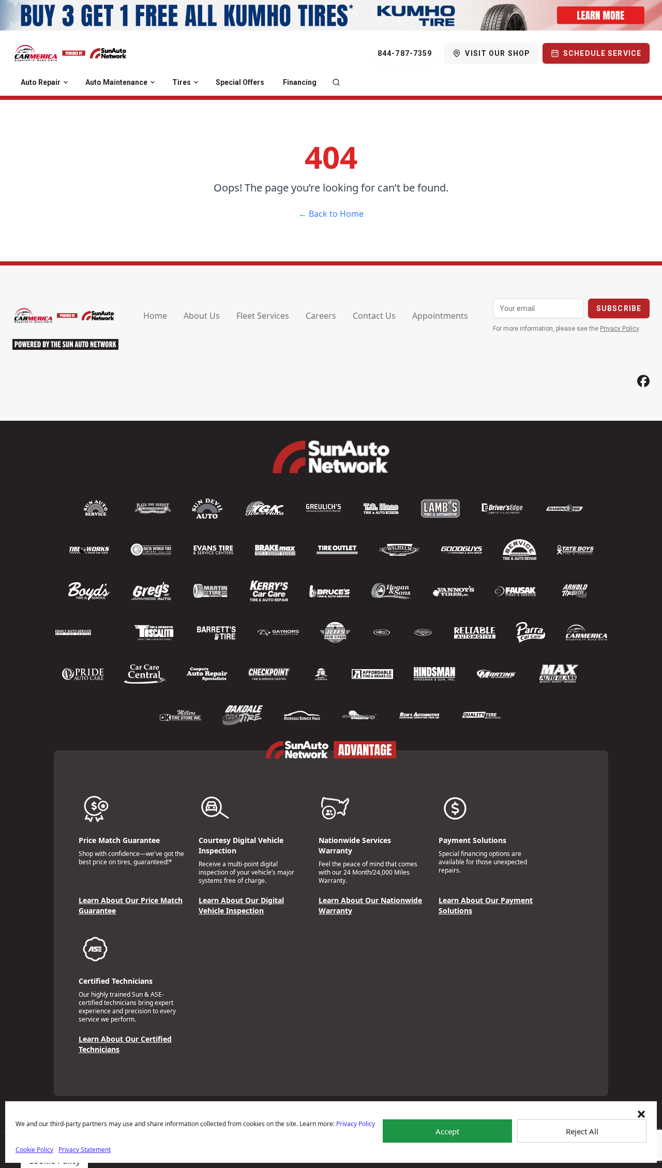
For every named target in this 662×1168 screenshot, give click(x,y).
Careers (321, 316)
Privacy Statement (84, 1149)
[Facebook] (643, 381)
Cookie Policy (34, 1149)
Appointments (440, 316)
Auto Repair (41, 82)
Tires (181, 82)
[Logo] (70, 53)
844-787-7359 (405, 53)
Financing (300, 82)
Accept (447, 1131)
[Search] (336, 82)
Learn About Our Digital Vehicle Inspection (241, 905)
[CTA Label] (331, 15)
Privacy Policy (355, 1123)
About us (202, 316)
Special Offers (240, 82)
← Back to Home (331, 213)
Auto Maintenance (116, 82)
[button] (641, 1114)
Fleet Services (262, 316)
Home (155, 316)
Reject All (582, 1131)
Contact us (374, 316)
